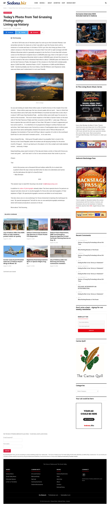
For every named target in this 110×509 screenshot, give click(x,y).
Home (36, 3)
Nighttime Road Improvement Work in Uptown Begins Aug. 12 (37, 261)
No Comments (17, 28)
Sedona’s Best (71, 3)
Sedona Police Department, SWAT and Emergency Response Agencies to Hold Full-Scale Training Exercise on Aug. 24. (60, 236)
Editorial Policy (61, 487)
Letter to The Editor (11, 482)
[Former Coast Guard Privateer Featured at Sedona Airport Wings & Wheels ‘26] (13, 252)
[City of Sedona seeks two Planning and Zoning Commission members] (60, 252)
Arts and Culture (35, 474)
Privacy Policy (54, 501)
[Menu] (4, 3)
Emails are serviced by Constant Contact (68, 456)
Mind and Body (35, 476)
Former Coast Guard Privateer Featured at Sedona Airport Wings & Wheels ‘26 (13, 261)
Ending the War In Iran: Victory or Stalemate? (90, 262)
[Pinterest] (5, 55)
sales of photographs (27, 188)
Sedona (42, 3)
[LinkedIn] (5, 51)
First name (6, 443)
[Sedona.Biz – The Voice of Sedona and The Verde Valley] (16, 3)
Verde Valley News (11, 476)
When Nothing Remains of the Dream (88, 249)
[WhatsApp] (5, 69)
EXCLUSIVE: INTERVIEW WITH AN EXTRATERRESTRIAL (87, 287)
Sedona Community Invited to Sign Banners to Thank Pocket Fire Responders (37, 234)
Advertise (57, 3)
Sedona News (7, 12)
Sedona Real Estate (62, 474)
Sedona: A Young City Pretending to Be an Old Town (91, 243)
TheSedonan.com (53, 495)
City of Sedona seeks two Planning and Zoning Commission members (58, 261)
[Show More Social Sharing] (42, 32)
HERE (90, 206)
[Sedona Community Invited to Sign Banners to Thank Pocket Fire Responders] (37, 224)
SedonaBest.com (65, 495)
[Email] (5, 60)
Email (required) (8, 437)
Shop (63, 3)
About (50, 3)
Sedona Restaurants (37, 484)
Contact (59, 484)
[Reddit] (5, 64)
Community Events (36, 482)
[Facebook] (5, 42)
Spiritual (33, 479)
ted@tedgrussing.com (50, 184)
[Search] (106, 3)
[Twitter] (5, 47)
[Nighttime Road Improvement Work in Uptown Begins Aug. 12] (37, 252)
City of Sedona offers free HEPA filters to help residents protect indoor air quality (13, 234)
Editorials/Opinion (11, 479)
